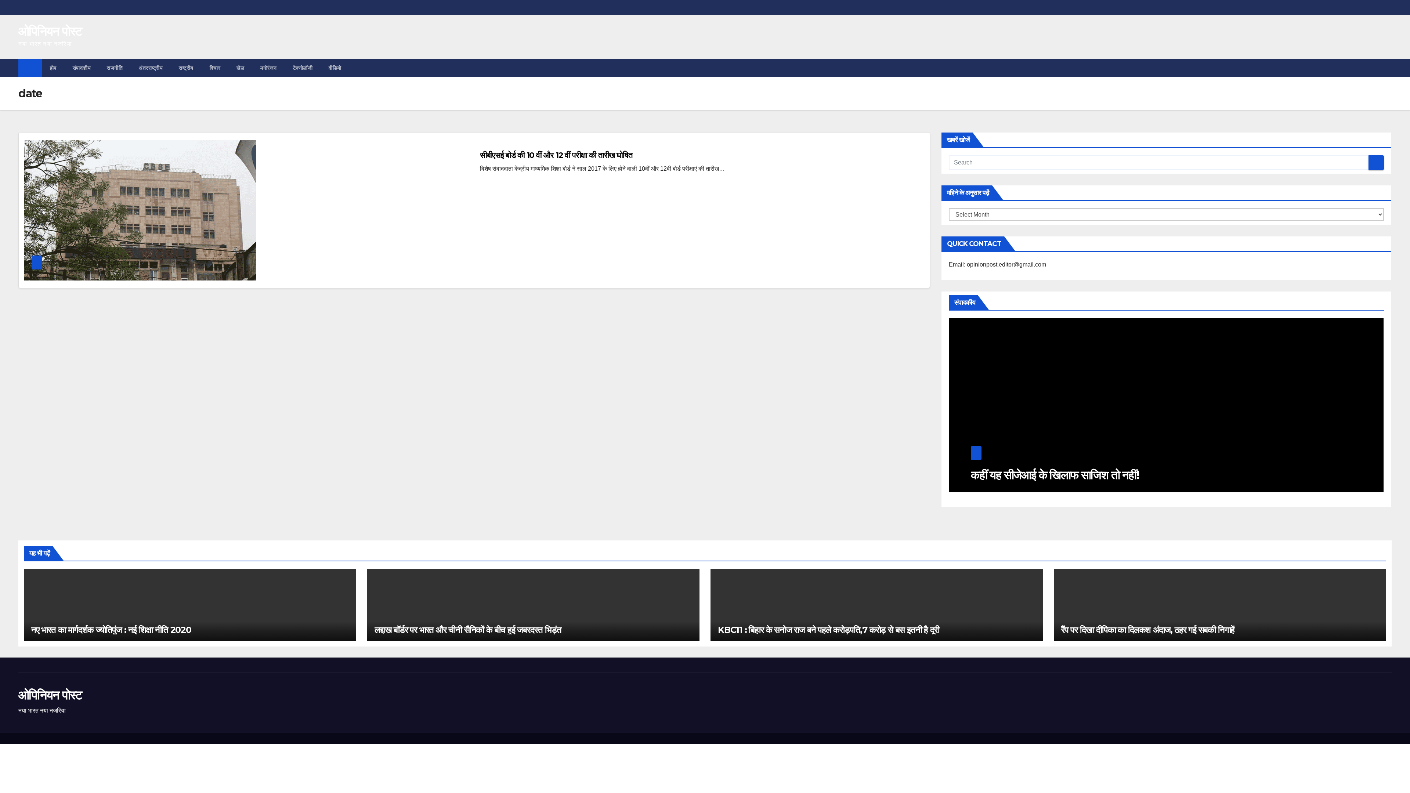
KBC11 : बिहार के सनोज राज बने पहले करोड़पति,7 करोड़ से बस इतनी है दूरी (828, 629)
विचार (215, 68)
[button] (1386, 68)
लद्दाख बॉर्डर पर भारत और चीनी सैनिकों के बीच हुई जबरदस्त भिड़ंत (468, 629)
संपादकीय (82, 68)
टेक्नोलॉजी (303, 68)
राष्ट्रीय (186, 68)
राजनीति (115, 68)
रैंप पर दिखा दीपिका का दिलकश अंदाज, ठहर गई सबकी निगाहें (1147, 629)
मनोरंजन (268, 68)
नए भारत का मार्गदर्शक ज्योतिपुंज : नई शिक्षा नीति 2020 (111, 629)
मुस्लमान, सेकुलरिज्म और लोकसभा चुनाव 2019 (1061, 475)
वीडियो (335, 68)
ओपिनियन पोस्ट (50, 31)
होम (53, 68)
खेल (240, 68)
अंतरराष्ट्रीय (151, 68)
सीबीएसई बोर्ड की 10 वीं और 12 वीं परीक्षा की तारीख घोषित (556, 155)
